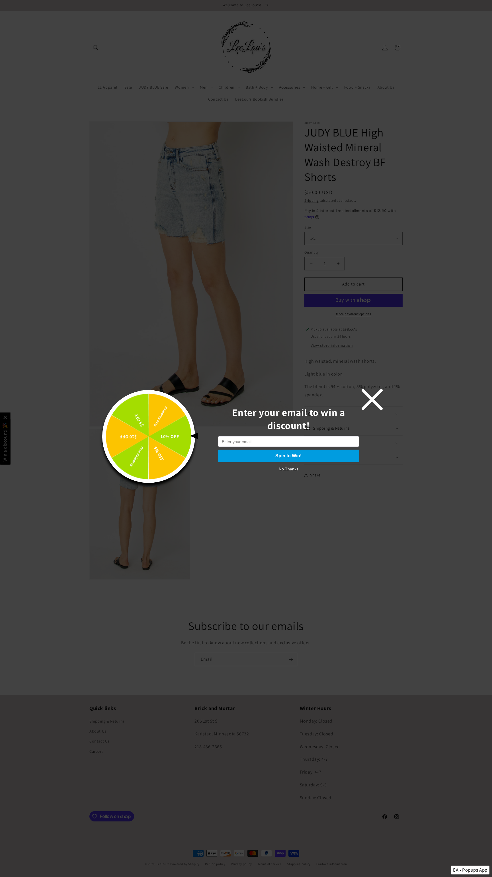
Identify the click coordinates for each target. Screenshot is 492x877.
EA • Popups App (470, 870)
